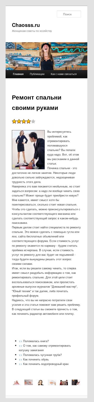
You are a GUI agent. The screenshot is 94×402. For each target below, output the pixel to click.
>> (21, 341)
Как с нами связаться (64, 74)
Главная (18, 74)
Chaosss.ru (26, 24)
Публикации (37, 74)
